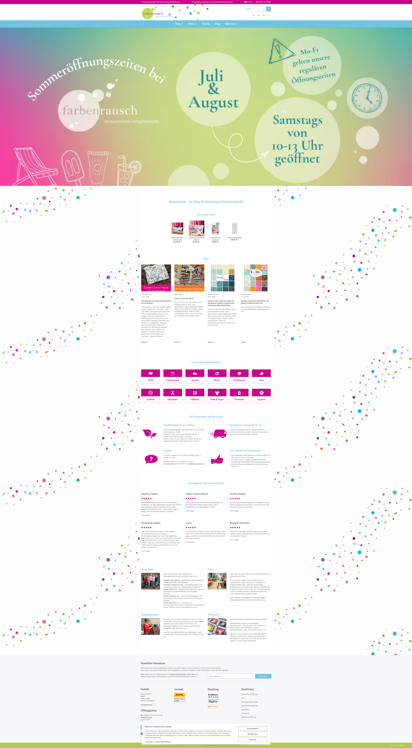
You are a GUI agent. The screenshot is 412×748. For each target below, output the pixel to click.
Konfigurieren (253, 734)
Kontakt (249, 2)
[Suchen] (268, 9)
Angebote (261, 399)
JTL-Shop (400, 745)
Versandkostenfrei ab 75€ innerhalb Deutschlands (161, 2)
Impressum (149, 742)
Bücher (217, 380)
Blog (217, 24)
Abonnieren (263, 676)
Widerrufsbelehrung (248, 717)
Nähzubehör (172, 399)
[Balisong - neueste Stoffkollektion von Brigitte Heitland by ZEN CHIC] (256, 278)
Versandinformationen (249, 706)
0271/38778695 (168, 464)
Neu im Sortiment (206, 215)
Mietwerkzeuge (172, 380)
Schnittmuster (239, 380)
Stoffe (150, 380)
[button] (253, 15)
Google (148, 515)
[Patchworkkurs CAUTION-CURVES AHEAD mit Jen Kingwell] (156, 278)
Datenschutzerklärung (163, 742)
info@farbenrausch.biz (195, 464)
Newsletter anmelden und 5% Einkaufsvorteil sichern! (213, 2)
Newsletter (245, 709)
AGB (242, 698)
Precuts (195, 380)
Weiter (143, 342)
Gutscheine (239, 399)
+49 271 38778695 (264, 2)
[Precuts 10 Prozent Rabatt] (189, 278)
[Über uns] (150, 581)
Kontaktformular (146, 705)
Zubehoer (150, 399)
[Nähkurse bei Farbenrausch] (217, 581)
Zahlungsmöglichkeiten (249, 702)
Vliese (261, 380)
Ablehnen (252, 739)
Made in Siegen (217, 399)
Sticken (206, 24)
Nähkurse (195, 399)
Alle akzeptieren (253, 728)
